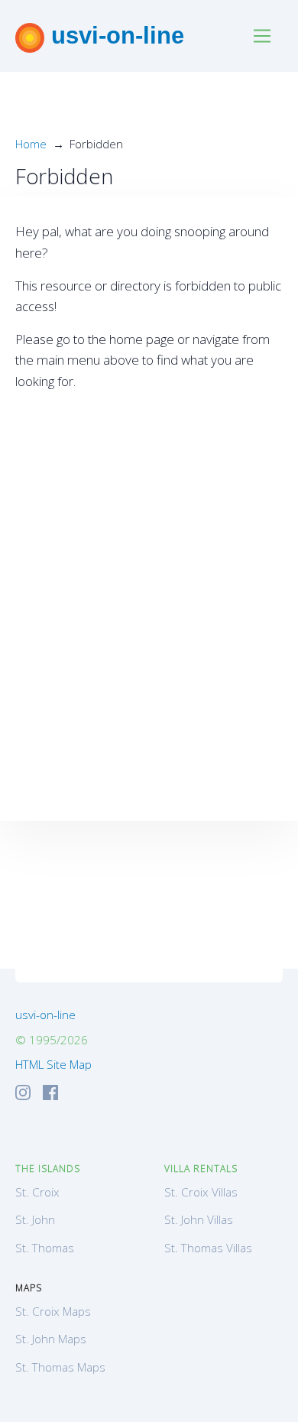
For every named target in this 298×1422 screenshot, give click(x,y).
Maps (28, 1287)
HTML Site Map (53, 1064)
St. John (35, 1219)
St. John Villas (198, 1219)
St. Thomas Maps (60, 1367)
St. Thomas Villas (208, 1247)
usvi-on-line (114, 35)
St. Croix (37, 1192)
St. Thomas (44, 1247)
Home (31, 143)
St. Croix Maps (53, 1311)
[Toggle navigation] (262, 36)
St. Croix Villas (201, 1192)
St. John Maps (50, 1338)
